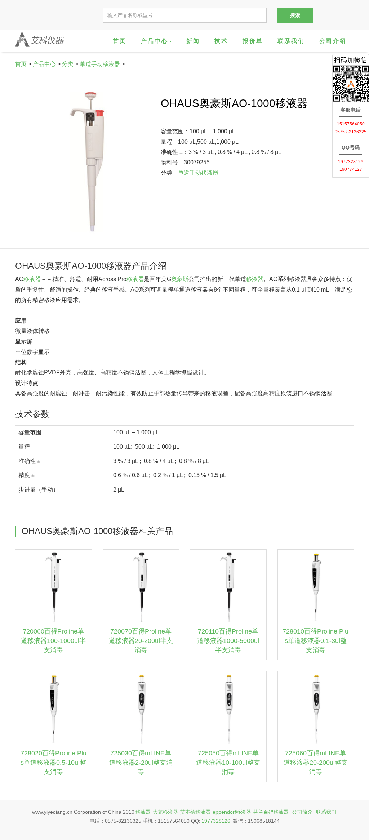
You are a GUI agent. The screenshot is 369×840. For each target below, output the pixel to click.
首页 (119, 41)
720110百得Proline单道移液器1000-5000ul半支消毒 (228, 640)
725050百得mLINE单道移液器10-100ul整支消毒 (228, 762)
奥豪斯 (179, 279)
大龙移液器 (165, 812)
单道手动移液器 (100, 64)
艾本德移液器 (195, 812)
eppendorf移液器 (232, 812)
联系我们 (291, 41)
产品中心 (44, 64)
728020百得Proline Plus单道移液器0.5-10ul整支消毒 (53, 762)
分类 (68, 64)
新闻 (193, 41)
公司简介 (302, 812)
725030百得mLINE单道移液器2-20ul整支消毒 (141, 762)
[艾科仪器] (39, 39)
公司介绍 (333, 41)
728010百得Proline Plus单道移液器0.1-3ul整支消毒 (315, 640)
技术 (221, 41)
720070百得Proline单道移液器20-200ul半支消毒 (141, 640)
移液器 (32, 279)
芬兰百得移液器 (271, 812)
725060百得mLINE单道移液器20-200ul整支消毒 (316, 762)
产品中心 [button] (154, 41)
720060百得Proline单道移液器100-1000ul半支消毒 (53, 640)
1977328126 (215, 821)
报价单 (253, 41)
